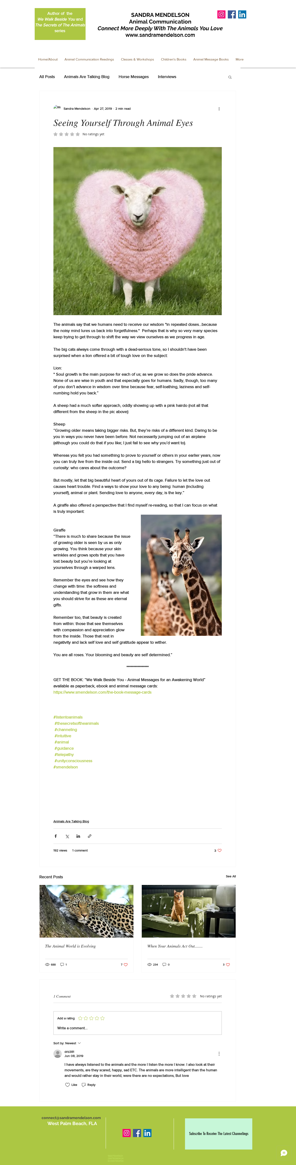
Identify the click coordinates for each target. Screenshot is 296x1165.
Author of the (59, 13)
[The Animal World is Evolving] (86, 911)
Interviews (167, 76)
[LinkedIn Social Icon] (242, 14)
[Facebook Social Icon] (232, 14)
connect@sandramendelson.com (71, 1118)
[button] (230, 77)
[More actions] (219, 108)
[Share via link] (89, 836)
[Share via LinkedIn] (78, 836)
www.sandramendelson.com (160, 35)
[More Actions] (219, 1053)
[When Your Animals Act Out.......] (189, 911)
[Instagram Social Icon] (221, 14)
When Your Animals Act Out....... (175, 946)
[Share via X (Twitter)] (67, 836)
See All (231, 876)
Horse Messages (134, 76)
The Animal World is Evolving (70, 946)
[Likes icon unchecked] (68, 1085)
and (60, 19)
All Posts (47, 76)
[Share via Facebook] (55, 836)
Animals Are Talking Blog (86, 76)
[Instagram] (127, 1133)
